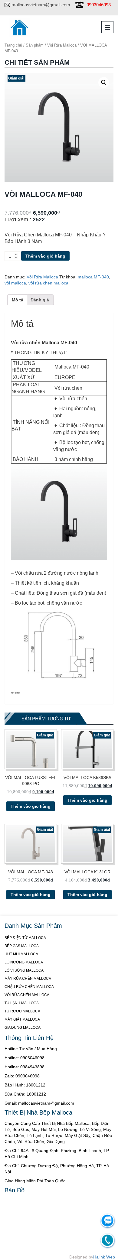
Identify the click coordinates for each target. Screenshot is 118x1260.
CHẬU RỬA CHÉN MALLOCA (29, 987)
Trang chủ (13, 45)
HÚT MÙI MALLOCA (21, 954)
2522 (39, 219)
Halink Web (104, 1257)
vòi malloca (15, 283)
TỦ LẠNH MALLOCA (22, 1003)
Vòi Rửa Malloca (62, 45)
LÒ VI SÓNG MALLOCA (24, 970)
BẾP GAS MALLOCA (22, 946)
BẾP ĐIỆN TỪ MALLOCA (25, 938)
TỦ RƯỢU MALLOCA (22, 1011)
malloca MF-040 (93, 276)
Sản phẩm (35, 45)
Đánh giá (40, 299)
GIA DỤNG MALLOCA (23, 1027)
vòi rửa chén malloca (48, 283)
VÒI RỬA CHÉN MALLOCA (27, 995)
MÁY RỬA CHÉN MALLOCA (28, 978)
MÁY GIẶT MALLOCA (22, 1019)
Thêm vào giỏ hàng (45, 256)
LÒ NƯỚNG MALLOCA (24, 962)
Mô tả (17, 299)
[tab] (17, 299)
